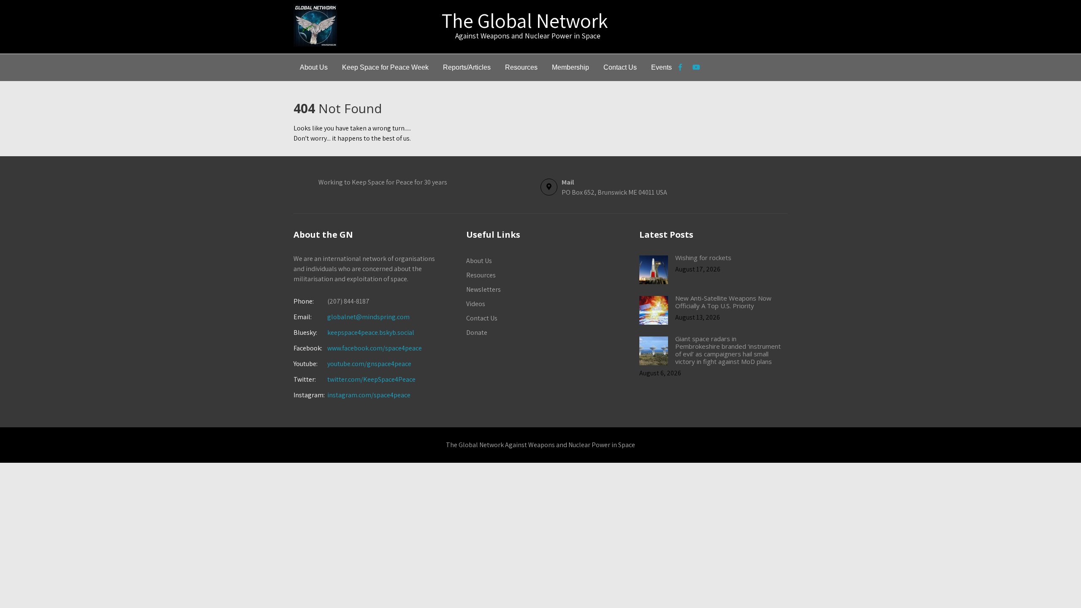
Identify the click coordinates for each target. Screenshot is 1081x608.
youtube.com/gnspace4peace (369, 363)
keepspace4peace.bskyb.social (370, 332)
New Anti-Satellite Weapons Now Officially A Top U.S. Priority (723, 301)
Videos (475, 303)
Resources (521, 67)
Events (661, 67)
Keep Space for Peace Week (385, 67)
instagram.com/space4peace (368, 395)
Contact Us (620, 67)
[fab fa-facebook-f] (680, 68)
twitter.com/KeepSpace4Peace (371, 379)
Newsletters (483, 289)
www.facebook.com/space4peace (374, 348)
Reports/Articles (467, 67)
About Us (314, 67)
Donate (476, 332)
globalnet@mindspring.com (351, 316)
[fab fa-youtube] (696, 68)
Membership (570, 67)
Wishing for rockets (703, 257)
